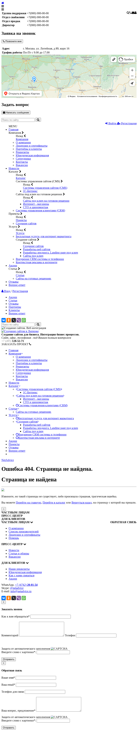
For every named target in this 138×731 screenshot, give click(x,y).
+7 (26, 584)
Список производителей (24, 531)
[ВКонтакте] (3, 320)
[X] (14, 320)
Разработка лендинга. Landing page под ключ (50, 252)
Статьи (20, 275)
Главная (13, 129)
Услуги (20, 233)
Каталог (21, 178)
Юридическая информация (32, 155)
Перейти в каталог (54, 502)
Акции (13, 265)
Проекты (21, 220)
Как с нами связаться (21, 575)
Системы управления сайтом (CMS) (45, 187)
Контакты (22, 161)
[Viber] (19, 320)
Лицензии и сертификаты (31, 145)
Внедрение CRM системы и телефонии (40, 259)
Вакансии (22, 165)
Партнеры (15, 306)
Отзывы (14, 281)
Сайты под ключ (33, 255)
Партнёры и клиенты (29, 148)
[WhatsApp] (24, 320)
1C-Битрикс (30, 191)
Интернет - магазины (36, 204)
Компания (22, 139)
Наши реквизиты (19, 568)
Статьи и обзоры (19, 553)
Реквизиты (22, 152)
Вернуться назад (82, 502)
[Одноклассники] (8, 320)
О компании (23, 142)
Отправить (8, 659)
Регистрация (128, 123)
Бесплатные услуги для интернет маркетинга (43, 236)
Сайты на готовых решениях (33, 278)
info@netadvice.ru (20, 591)
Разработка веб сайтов (36, 249)
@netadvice (17, 588)
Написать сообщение (17, 112)
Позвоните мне (13, 41)
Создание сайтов (26, 223)
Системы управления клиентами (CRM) (40, 210)
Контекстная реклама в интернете (36, 262)
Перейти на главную (28, 502)
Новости (14, 168)
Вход (7, 291)
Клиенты (14, 310)
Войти (112, 123)
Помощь (14, 538)
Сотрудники (23, 158)
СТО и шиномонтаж (35, 207)
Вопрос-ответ (17, 284)
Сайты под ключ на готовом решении (46, 200)
